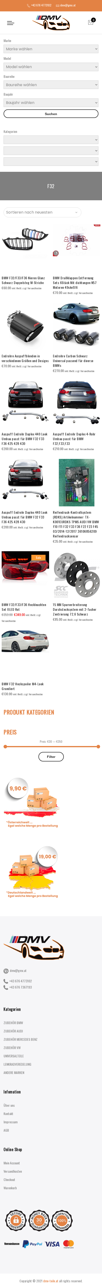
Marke (7, 40)
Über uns (9, 1105)
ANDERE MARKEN (14, 1072)
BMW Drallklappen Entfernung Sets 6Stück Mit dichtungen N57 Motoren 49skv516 (75, 282)
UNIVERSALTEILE (14, 1055)
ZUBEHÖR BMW (13, 1022)
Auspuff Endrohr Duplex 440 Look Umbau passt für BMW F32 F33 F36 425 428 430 (24, 438)
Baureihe (9, 76)
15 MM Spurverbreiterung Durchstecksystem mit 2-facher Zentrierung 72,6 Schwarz (75, 609)
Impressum (11, 1121)
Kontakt (8, 1113)
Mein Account (12, 1162)
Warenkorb (10, 1187)
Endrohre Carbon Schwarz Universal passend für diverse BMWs (73, 360)
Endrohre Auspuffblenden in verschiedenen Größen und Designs (25, 358)
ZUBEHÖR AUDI (13, 1030)
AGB (6, 1130)
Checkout (9, 1179)
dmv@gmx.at (18, 970)
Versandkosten (13, 1171)
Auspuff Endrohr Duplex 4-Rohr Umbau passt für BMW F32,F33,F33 (74, 438)
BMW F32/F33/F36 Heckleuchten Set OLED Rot (24, 607)
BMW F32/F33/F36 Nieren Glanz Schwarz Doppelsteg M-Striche (23, 280)
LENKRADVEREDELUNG (17, 1064)
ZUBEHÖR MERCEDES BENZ (20, 1039)
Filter (51, 757)
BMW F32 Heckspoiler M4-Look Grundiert (23, 686)
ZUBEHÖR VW (12, 1047)
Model (7, 58)
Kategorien (10, 131)
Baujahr (8, 94)
